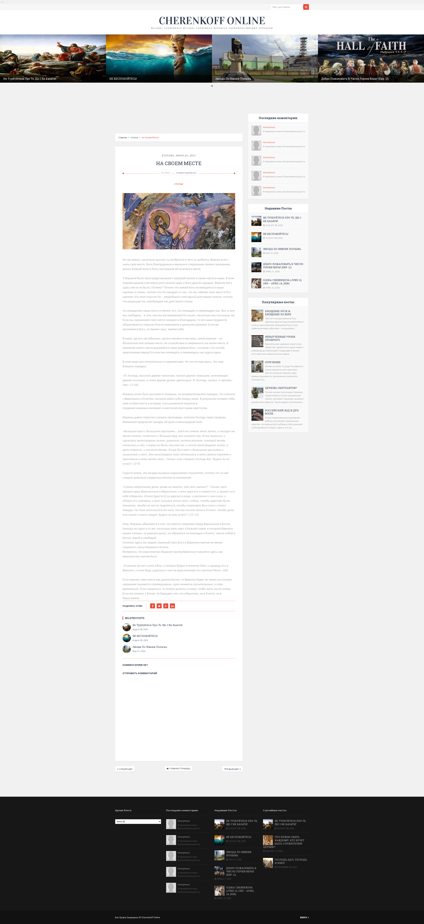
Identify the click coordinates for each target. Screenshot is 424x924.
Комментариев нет (186, 172)
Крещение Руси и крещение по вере (278, 312)
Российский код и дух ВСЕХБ (282, 412)
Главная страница (179, 768)
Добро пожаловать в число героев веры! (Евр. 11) (355, 78)
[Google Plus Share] (165, 605)
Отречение (273, 362)
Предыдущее (231, 769)
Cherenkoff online (212, 20)
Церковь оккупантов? (281, 387)
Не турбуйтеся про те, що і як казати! (29, 78)
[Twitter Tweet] (159, 605)
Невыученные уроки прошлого (280, 338)
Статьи (134, 137)
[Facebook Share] (152, 605)
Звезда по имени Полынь (233, 78)
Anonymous (269, 127)
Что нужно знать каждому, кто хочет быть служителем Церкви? (283, 841)
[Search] (306, 7)
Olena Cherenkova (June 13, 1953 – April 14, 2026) (282, 281)
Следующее (125, 769)
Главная (122, 137)
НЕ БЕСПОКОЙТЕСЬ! (123, 78)
